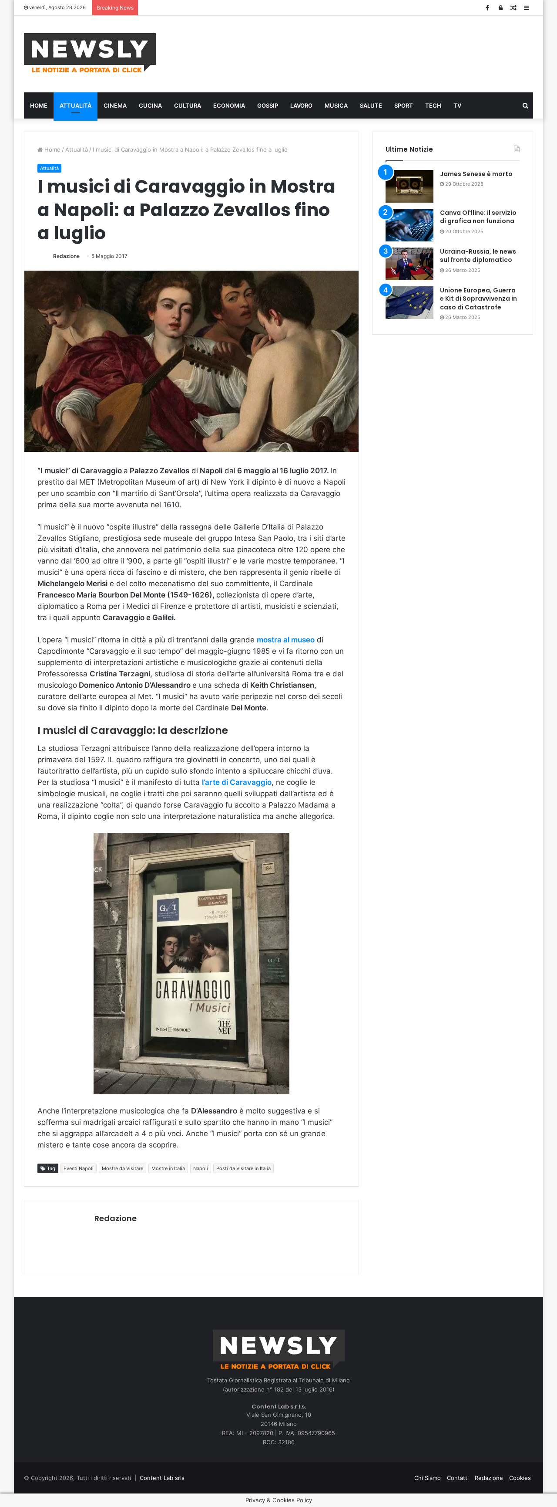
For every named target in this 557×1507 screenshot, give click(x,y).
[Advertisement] (365, 52)
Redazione (66, 256)
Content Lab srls (162, 1477)
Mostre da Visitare (122, 1168)
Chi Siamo (427, 1477)
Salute (371, 105)
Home (38, 105)
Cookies (520, 1477)
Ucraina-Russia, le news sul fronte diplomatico (478, 256)
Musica (336, 105)
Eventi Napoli (79, 1168)
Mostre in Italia (168, 1168)
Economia (229, 105)
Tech (433, 105)
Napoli (200, 1168)
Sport (403, 105)
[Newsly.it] (90, 52)
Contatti (458, 1477)
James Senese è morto (476, 174)
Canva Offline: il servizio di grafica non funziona (478, 217)
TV (457, 105)
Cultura (187, 105)
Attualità (75, 105)
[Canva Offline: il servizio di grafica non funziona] (409, 225)
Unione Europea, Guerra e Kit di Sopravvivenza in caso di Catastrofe (478, 299)
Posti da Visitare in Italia (243, 1168)
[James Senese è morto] (409, 186)
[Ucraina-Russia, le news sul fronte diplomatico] (409, 264)
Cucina (150, 105)
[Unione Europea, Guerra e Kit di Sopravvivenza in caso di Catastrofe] (409, 302)
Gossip (267, 105)
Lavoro (301, 105)
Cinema (115, 105)
